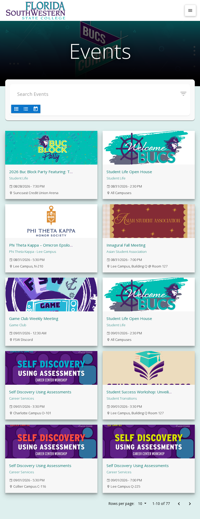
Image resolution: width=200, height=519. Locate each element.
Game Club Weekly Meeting (33, 318)
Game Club (17, 325)
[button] (185, 94)
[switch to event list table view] (26, 109)
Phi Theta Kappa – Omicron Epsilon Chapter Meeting (56, 245)
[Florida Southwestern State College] (93, 10)
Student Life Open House (129, 171)
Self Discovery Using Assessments (40, 391)
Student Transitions (122, 398)
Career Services (21, 398)
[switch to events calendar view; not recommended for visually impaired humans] (35, 109)
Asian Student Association (127, 251)
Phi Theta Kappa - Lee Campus (32, 251)
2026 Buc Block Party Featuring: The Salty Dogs (52, 171)
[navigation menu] (190, 10)
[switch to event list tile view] (16, 109)
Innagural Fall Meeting (126, 245)
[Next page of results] (189, 504)
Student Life (18, 178)
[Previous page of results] (178, 504)
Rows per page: (125, 503)
